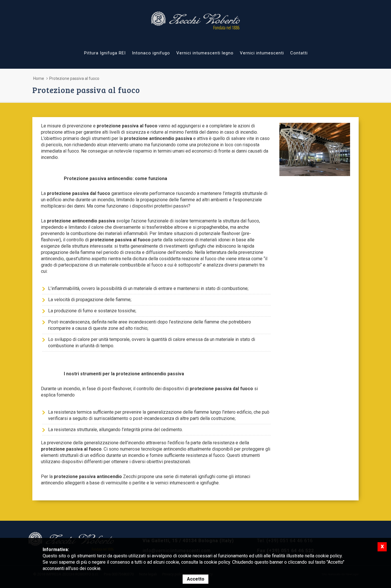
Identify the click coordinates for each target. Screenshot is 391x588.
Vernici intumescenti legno (205, 53)
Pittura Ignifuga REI (105, 53)
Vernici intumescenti (262, 53)
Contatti (299, 53)
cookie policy (217, 562)
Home (38, 78)
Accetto (195, 579)
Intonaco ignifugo (151, 53)
